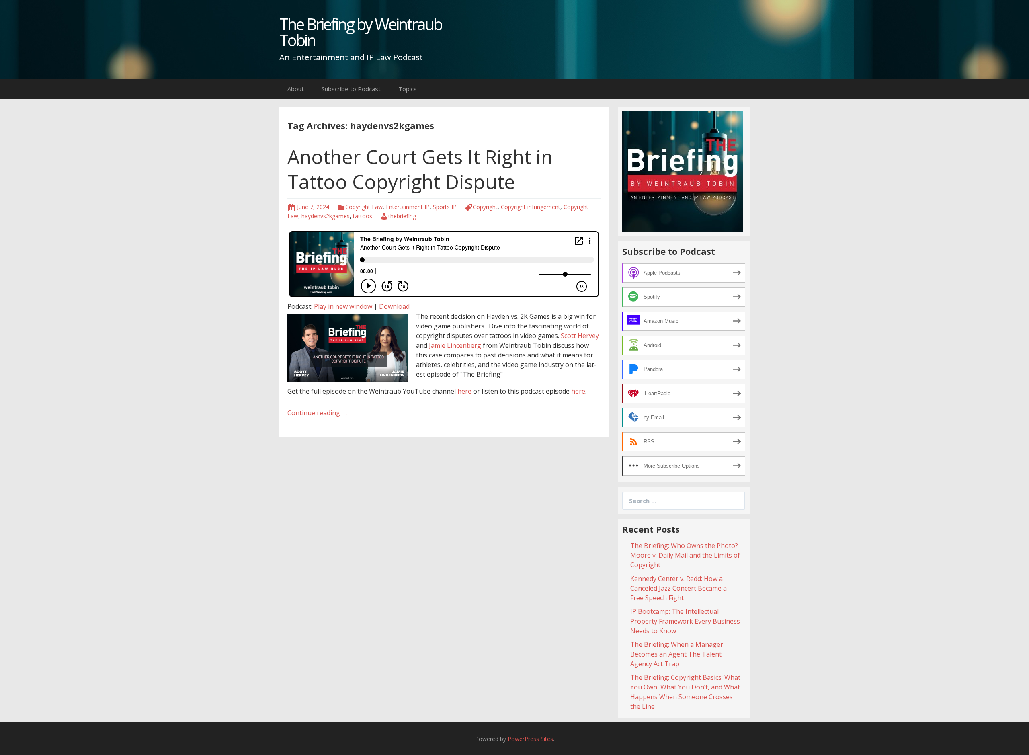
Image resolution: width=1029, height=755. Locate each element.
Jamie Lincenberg (455, 345)
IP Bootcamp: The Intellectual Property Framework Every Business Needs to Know (685, 621)
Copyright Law (364, 207)
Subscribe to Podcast (351, 89)
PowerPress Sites (530, 739)
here (464, 391)
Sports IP (445, 207)
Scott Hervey (580, 335)
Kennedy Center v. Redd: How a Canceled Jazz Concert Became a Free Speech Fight (678, 588)
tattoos (362, 216)
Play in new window (343, 306)
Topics (407, 89)
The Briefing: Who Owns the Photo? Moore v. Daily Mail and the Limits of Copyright (685, 555)
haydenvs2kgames (325, 216)
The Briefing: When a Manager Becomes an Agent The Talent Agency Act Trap (676, 654)
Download (394, 306)
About (295, 89)
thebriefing (402, 216)
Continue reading (317, 412)
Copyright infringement (530, 207)
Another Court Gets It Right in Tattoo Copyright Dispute (420, 169)
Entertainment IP (408, 207)
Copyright (485, 207)
